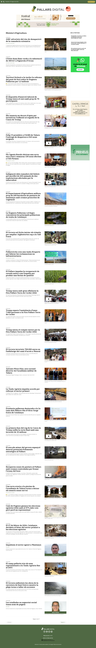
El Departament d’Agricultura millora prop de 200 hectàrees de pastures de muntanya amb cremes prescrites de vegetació (23, 196)
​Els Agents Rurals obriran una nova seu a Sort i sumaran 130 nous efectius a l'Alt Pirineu (23, 156)
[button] (91, 2)
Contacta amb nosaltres (43, 644)
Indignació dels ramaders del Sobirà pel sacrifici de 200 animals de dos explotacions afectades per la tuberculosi (22, 177)
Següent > (63, 622)
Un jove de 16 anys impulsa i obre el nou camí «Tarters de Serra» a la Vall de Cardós (78, 43)
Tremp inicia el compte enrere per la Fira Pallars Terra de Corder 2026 (23, 331)
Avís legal (51, 644)
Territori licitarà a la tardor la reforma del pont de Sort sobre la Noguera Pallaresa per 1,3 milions (24, 79)
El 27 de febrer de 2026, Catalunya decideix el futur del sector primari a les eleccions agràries (23, 527)
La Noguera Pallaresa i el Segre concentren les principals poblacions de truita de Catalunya (23, 215)
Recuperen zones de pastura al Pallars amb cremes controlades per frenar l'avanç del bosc (23, 469)
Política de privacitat (57, 644)
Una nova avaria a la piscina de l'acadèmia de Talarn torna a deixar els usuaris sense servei (22, 488)
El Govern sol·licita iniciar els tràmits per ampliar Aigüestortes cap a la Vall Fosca (23, 234)
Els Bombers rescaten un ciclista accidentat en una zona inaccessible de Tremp (78, 37)
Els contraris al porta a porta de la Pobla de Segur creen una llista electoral (78, 49)
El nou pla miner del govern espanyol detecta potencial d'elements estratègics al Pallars (23, 449)
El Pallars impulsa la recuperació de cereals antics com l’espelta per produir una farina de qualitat (22, 273)
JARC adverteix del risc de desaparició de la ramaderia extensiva (23, 40)
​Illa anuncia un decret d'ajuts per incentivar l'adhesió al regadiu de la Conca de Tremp (22, 117)
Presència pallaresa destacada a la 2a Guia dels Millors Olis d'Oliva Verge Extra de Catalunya (23, 410)
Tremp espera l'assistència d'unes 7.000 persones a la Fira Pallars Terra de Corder (23, 312)
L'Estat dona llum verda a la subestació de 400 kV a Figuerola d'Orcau (24, 59)
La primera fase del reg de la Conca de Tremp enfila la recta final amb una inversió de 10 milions (23, 430)
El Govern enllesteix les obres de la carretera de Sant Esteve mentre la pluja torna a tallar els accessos (22, 585)
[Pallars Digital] (48, 9)
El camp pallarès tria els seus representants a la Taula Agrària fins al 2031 (23, 565)
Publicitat (36, 644)
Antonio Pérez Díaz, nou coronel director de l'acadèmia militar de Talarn (21, 371)
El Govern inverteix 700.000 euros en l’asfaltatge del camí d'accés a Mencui (23, 350)
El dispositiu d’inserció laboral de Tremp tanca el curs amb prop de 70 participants (22, 99)
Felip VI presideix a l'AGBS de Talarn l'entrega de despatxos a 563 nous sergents (23, 137)
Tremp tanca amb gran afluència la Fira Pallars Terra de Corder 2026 (22, 292)
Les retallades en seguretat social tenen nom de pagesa (21, 603)
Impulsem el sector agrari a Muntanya (23, 545)
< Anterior (9, 622)
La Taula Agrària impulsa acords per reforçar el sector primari (23, 390)
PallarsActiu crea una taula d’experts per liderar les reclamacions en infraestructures (23, 254)
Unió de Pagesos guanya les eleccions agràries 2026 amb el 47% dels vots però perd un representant (23, 508)
